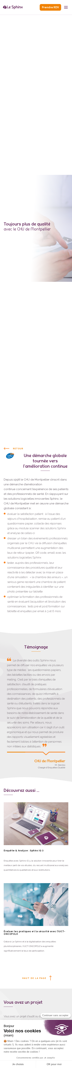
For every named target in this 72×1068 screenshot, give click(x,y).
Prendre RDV (50, 7)
